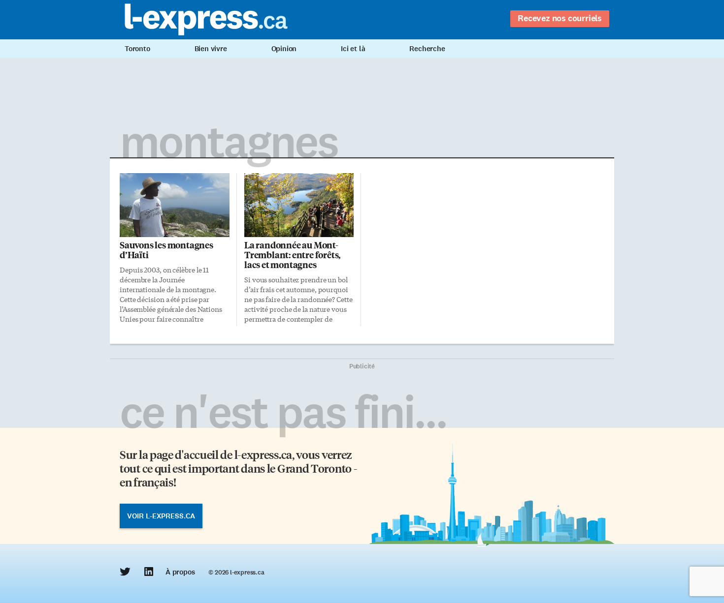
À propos (180, 572)
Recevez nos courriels (560, 18)
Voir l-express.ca (161, 516)
